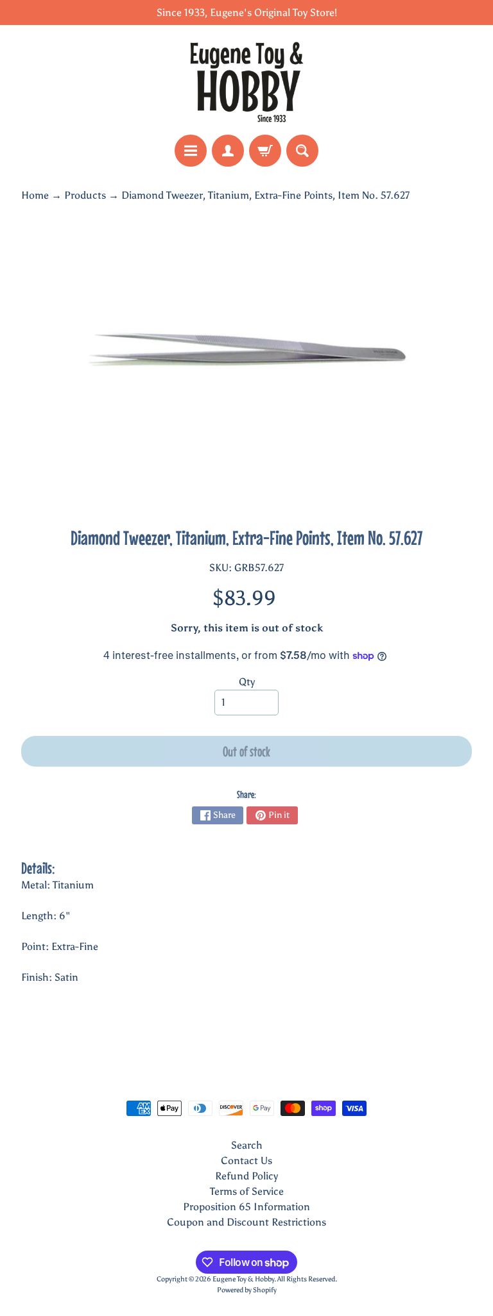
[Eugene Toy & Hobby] (246, 79)
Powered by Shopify (247, 1289)
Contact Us (246, 1160)
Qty (247, 682)
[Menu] (191, 151)
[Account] (228, 151)
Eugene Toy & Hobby (243, 1278)
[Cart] (265, 151)
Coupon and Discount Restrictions (246, 1222)
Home (35, 195)
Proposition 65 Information (246, 1207)
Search (247, 1145)
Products (85, 195)
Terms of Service (247, 1191)
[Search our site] (302, 151)
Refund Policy (246, 1176)
